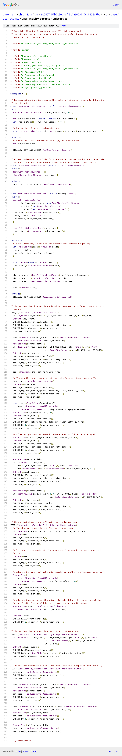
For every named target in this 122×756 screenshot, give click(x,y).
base (114, 14)
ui (107, 14)
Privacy (26, 751)
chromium (9, 14)
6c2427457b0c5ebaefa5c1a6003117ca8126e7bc (70, 14)
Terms (34, 751)
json (116, 751)
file (64, 26)
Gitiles (18, 751)
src (36, 14)
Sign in (116, 4)
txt (109, 751)
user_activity (11, 18)
